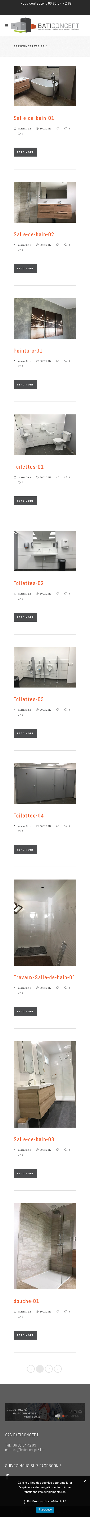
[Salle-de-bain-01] (45, 86)
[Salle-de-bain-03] (45, 1084)
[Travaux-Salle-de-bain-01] (45, 923)
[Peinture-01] (45, 318)
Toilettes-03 (29, 699)
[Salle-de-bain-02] (45, 202)
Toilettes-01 (29, 466)
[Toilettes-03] (45, 667)
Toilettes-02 (29, 583)
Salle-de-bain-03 (34, 1139)
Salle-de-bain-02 (34, 234)
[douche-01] (45, 1246)
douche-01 (26, 1301)
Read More (25, 152)
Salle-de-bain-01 (34, 118)
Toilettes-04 (29, 815)
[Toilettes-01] (45, 434)
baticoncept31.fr (29, 46)
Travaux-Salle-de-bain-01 (45, 977)
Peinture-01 (28, 350)
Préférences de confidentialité (46, 1501)
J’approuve (45, 1509)
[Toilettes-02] (45, 551)
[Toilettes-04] (45, 783)
